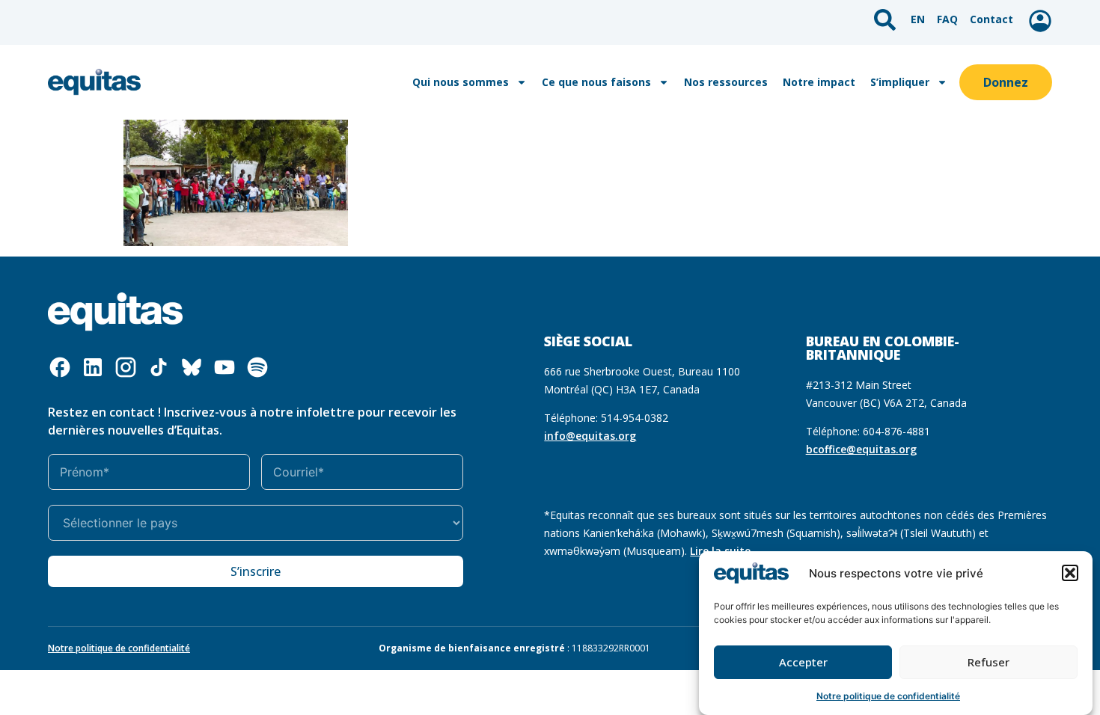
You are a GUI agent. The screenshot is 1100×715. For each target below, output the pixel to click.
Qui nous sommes (460, 82)
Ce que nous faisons (596, 82)
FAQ (947, 19)
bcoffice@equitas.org (861, 449)
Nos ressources (726, 82)
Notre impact (819, 82)
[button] (1070, 572)
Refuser (988, 661)
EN (918, 19)
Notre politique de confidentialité (888, 696)
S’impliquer (899, 82)
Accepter (803, 661)
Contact (991, 19)
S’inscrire (255, 571)
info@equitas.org (590, 436)
